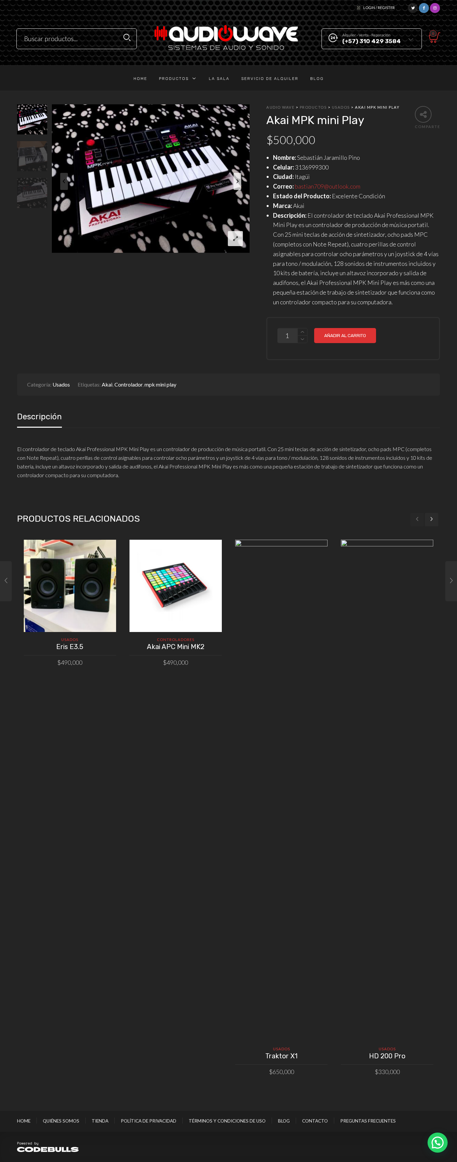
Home (23, 1121)
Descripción (39, 417)
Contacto (315, 1121)
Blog (284, 1121)
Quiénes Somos (61, 1121)
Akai (107, 384)
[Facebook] (424, 7)
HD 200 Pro (387, 1056)
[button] (438, 1143)
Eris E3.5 (69, 647)
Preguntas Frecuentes (368, 1121)
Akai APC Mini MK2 (175, 647)
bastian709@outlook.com (327, 186)
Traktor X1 (281, 1056)
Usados (61, 384)
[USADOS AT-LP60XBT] (451, 581)
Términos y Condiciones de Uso (227, 1121)
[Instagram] (435, 7)
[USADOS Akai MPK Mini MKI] (6, 581)
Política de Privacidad (148, 1121)
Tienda (100, 1121)
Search (127, 37)
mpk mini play (160, 384)
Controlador (128, 384)
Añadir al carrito (345, 335)
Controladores (175, 639)
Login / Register (379, 7)
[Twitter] (413, 7)
